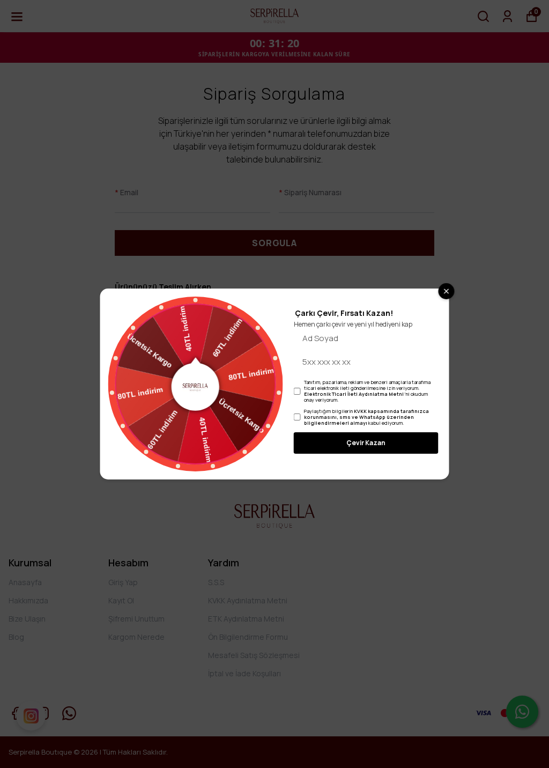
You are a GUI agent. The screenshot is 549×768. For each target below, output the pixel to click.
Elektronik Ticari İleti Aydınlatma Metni (354, 393)
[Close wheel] (447, 291)
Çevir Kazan (365, 442)
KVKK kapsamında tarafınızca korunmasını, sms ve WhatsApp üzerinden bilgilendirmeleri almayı (366, 417)
